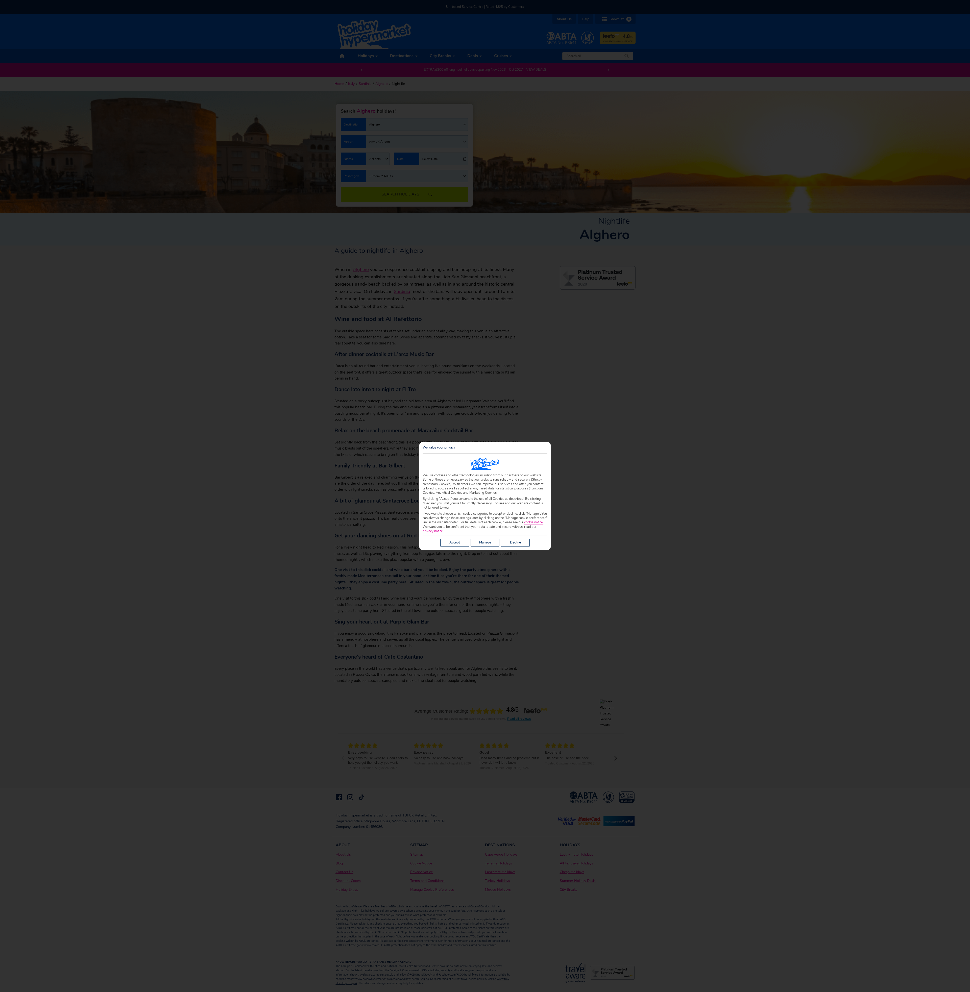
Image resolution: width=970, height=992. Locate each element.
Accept (454, 542)
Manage (485, 542)
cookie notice (533, 522)
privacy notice (433, 531)
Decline (515, 542)
